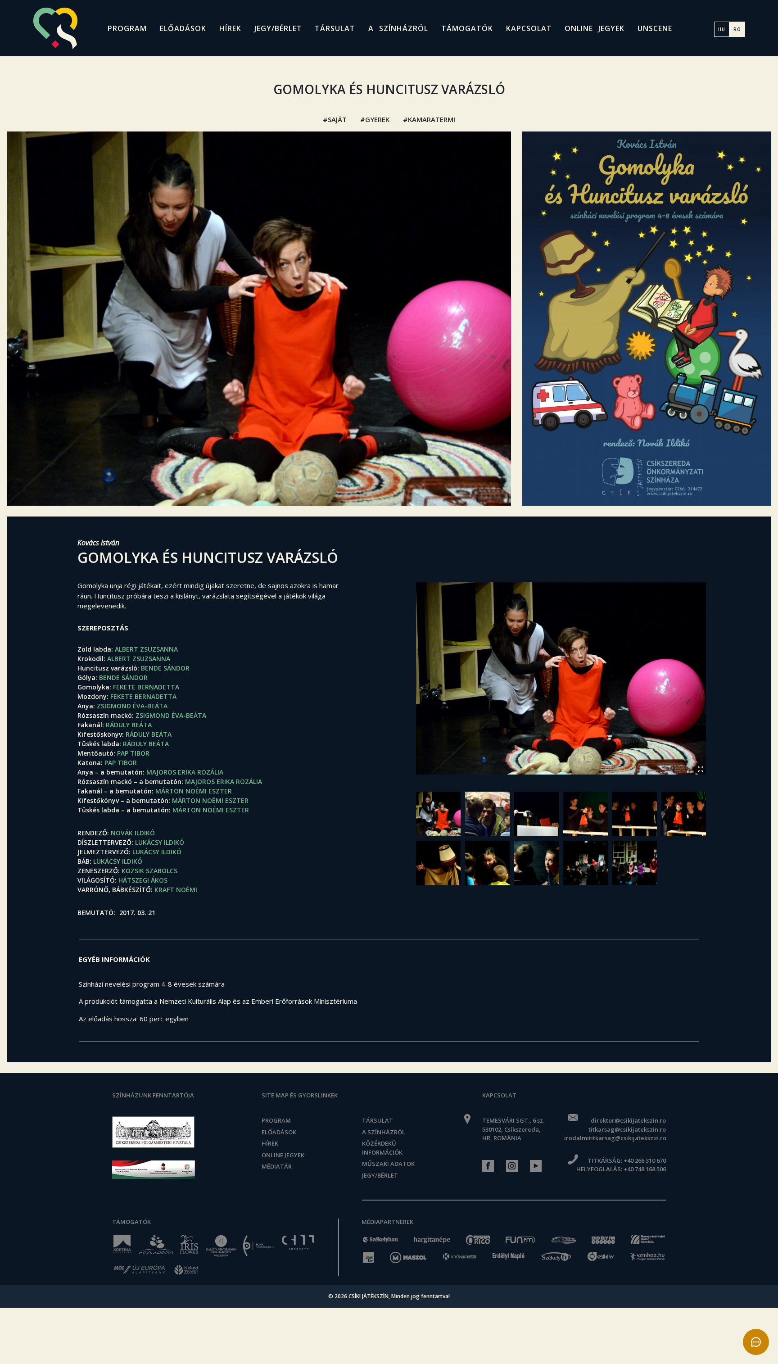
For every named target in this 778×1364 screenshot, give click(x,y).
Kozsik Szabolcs (149, 870)
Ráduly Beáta (129, 725)
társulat (335, 28)
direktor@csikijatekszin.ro (628, 1120)
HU (721, 29)
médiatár (277, 1166)
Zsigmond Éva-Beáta (132, 706)
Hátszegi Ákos (142, 880)
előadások (183, 28)
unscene (655, 28)
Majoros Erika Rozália (184, 772)
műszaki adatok (388, 1164)
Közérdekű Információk (382, 1147)
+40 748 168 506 (645, 1169)
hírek (230, 28)
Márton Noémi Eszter (193, 791)
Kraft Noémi (175, 889)
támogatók (467, 28)
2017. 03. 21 (137, 912)
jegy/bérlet (278, 28)
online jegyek (594, 28)
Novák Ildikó (133, 833)
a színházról (398, 28)
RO (737, 29)
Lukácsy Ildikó (159, 842)
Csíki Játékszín (368, 1296)
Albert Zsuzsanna (146, 649)
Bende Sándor (165, 668)
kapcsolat (529, 28)
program (127, 28)
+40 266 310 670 (645, 1160)
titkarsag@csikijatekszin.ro (626, 1129)
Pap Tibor (133, 753)
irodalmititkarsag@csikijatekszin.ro (614, 1138)
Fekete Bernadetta (146, 687)
